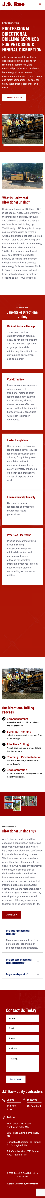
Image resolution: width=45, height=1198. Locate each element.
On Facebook (34, 1106)
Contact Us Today (13, 98)
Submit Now (15, 1079)
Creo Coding (32, 1184)
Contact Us (10, 915)
